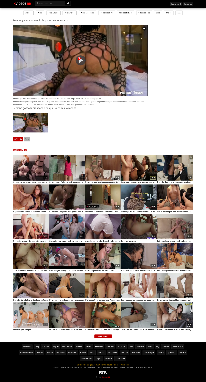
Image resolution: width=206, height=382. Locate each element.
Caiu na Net (121, 347)
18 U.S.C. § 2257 (89, 365)
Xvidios (168, 13)
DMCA (98, 365)
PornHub (50, 353)
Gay (157, 347)
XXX (179, 13)
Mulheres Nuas (178, 347)
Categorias (188, 4)
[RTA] (103, 374)
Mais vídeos (103, 336)
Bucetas (89, 347)
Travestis (182, 353)
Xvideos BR (106, 377)
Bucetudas (99, 347)
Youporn (98, 359)
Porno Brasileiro (106, 13)
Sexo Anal (124, 353)
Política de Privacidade (121, 365)
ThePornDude (120, 359)
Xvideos (28, 13)
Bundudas (110, 347)
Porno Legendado (87, 13)
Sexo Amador (53, 13)
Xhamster (108, 359)
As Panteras (27, 347)
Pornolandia (72, 353)
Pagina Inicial (176, 4)
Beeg (37, 347)
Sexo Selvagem (149, 353)
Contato (79, 365)
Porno (40, 13)
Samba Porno (69, 13)
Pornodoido (60, 353)
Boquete (56, 347)
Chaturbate (140, 347)
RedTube (101, 353)
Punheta (83, 353)
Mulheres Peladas (125, 13)
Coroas (150, 347)
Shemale (161, 353)
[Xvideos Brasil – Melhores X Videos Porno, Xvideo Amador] (22, 4)
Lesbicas (166, 347)
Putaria (92, 353)
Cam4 (131, 347)
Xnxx (158, 13)
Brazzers (79, 347)
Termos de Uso (106, 365)
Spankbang (171, 353)
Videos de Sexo (144, 13)
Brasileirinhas (67, 347)
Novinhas (40, 353)
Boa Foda (45, 347)
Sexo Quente (135, 353)
